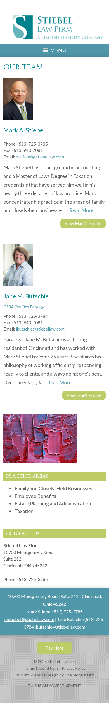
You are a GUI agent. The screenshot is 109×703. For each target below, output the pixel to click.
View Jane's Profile (84, 395)
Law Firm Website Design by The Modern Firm (54, 674)
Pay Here (54, 647)
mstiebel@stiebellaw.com (40, 156)
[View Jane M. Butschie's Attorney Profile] (20, 288)
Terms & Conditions (41, 668)
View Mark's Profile (83, 223)
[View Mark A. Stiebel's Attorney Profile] (20, 122)
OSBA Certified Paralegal (25, 306)
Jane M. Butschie (26, 296)
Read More (81, 210)
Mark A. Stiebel (24, 130)
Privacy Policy (74, 668)
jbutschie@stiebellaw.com (40, 328)
